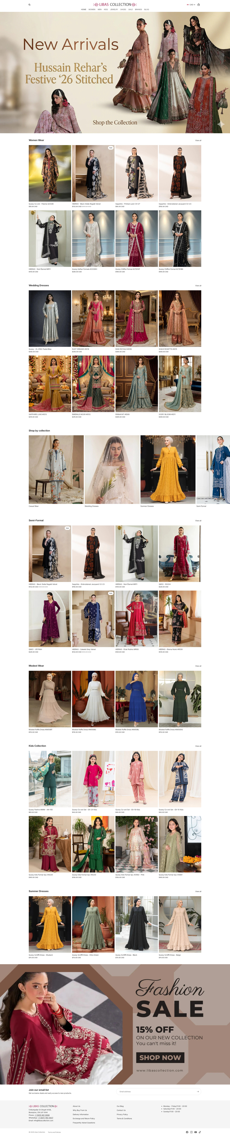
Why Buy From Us (80, 1110)
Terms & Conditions (124, 1118)
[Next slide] (67, 173)
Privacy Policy (122, 1114)
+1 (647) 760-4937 (45, 1118)
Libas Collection (39, 1132)
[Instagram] (191, 1132)
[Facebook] (187, 1132)
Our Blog (120, 1106)
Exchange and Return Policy (84, 1118)
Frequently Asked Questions (84, 1123)
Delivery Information (81, 1114)
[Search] (29, 4)
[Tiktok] (199, 1132)
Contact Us (121, 1110)
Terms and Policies (54, 1132)
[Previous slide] (32, 173)
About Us (76, 1106)
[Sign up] (198, 1091)
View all (198, 140)
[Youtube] (195, 1132)
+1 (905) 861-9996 (42, 1115)
